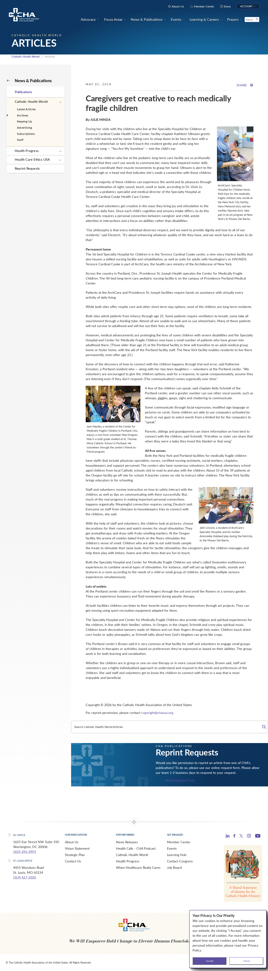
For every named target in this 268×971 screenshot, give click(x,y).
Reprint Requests (27, 168)
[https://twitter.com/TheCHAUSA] (241, 836)
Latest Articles (26, 109)
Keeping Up (24, 121)
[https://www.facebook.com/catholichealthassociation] (234, 836)
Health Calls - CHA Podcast (136, 848)
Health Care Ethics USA (32, 159)
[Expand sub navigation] (60, 102)
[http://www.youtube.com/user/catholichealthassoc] (257, 836)
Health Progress (27, 151)
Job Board (174, 867)
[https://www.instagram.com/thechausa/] (249, 837)
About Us (71, 842)
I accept (209, 960)
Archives (22, 115)
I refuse (246, 960)
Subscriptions (26, 134)
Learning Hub (176, 855)
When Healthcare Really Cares (138, 867)
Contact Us (73, 861)
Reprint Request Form (180, 780)
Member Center (179, 842)
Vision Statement (77, 848)
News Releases (127, 842)
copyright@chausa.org (157, 712)
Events (172, 848)
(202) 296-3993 (24, 851)
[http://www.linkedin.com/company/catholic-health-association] (228, 836)
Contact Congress (180, 861)
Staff (20, 140)
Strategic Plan (75, 855)
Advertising (24, 127)
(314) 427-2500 (24, 877)
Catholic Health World (26, 56)
